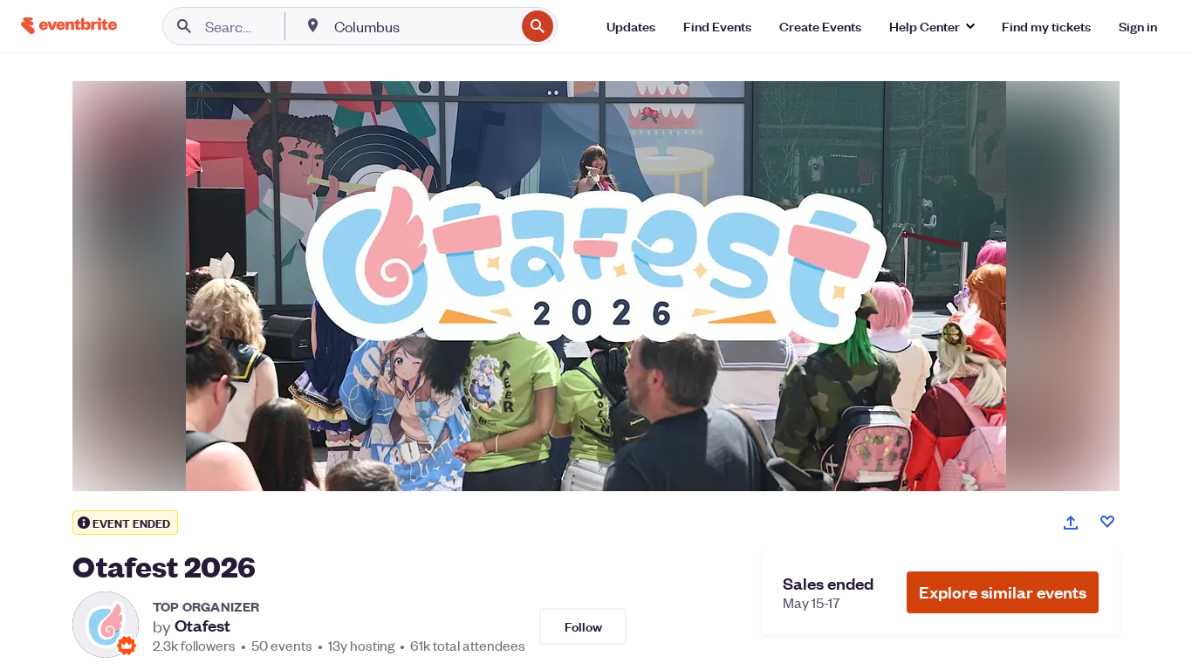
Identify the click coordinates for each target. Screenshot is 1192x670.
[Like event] (1107, 521)
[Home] (69, 25)
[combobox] (423, 26)
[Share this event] (1070, 522)
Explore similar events (1002, 592)
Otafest (202, 625)
